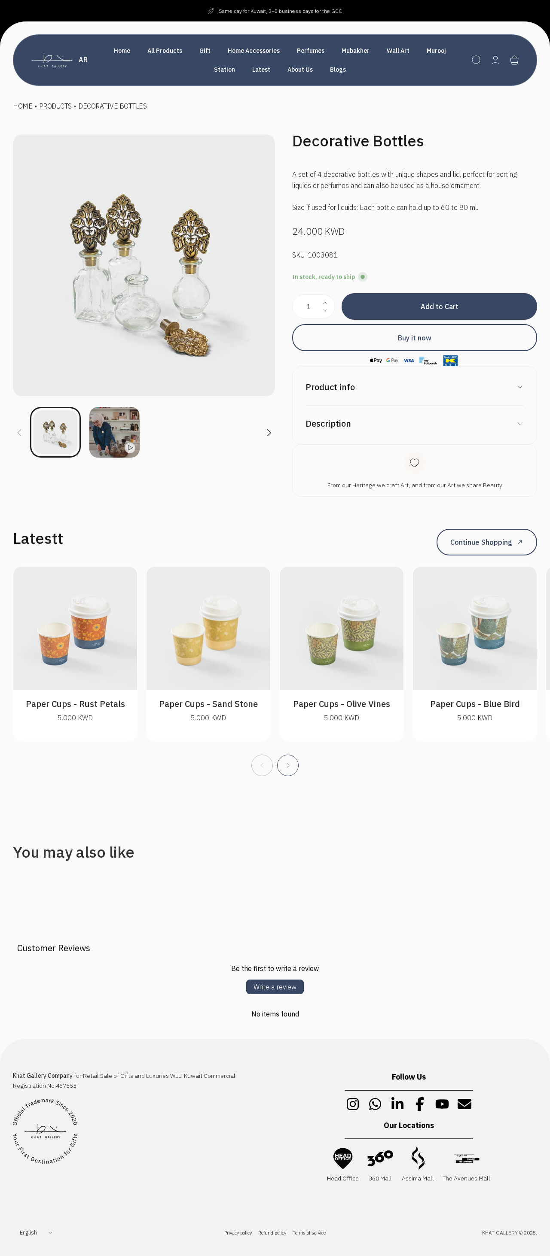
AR (83, 59)
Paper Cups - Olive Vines (341, 704)
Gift (205, 51)
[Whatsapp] (375, 1104)
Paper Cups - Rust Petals (75, 704)
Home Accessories (254, 51)
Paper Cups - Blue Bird (475, 704)
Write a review (275, 987)
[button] (476, 60)
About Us (300, 69)
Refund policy (272, 1233)
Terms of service (309, 1233)
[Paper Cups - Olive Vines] (341, 628)
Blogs (338, 69)
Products (55, 106)
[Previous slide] (19, 427)
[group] (144, 265)
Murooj (436, 51)
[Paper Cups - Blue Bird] (475, 628)
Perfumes (310, 51)
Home (122, 51)
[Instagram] (353, 1104)
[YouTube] (442, 1104)
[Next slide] (268, 427)
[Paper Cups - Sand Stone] (208, 628)
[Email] (464, 1104)
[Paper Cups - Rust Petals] (75, 628)
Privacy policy (238, 1233)
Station (224, 69)
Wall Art (398, 51)
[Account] (495, 60)
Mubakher (356, 51)
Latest (261, 69)
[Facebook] (420, 1104)
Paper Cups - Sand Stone (208, 704)
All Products (164, 51)
